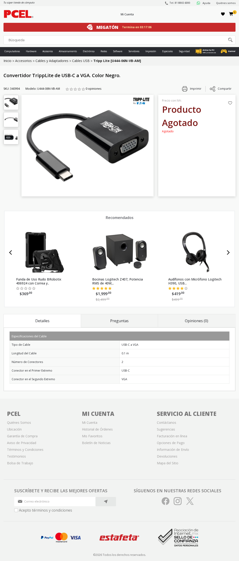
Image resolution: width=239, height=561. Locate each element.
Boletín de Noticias (96, 443)
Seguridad (184, 51)
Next (228, 252)
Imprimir (195, 89)
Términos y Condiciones (25, 449)
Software (117, 51)
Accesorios (47, 51)
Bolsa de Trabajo (20, 463)
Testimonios (16, 456)
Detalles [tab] (42, 320)
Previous (10, 252)
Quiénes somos (225, 3)
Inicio (7, 60)
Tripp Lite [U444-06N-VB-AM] (117, 60)
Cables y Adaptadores (51, 60)
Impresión (150, 51)
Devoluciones (167, 456)
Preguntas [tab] (119, 320)
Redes (104, 51)
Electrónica (89, 51)
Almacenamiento (68, 51)
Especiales (167, 51)
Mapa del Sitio (167, 463)
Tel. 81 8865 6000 (179, 2)
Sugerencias (166, 429)
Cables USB (81, 60)
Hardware (31, 51)
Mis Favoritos (92, 436)
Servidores (133, 51)
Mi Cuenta (127, 14)
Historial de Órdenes (97, 429)
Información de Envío (173, 449)
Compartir (225, 89)
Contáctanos (166, 422)
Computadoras (12, 51)
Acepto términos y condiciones (45, 510)
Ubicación (14, 429)
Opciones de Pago (171, 443)
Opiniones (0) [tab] (196, 320)
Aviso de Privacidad (21, 443)
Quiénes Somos (19, 422)
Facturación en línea (172, 436)
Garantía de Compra (22, 436)
